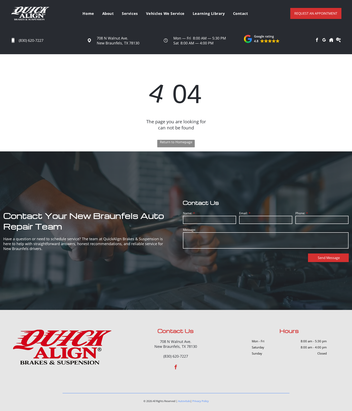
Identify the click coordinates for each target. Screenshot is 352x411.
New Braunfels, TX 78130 (118, 43)
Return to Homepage (176, 142)
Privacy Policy (200, 401)
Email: (243, 213)
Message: (189, 230)
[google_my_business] (324, 40)
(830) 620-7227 (31, 40)
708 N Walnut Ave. (112, 38)
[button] (262, 39)
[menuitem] (88, 13)
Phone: (300, 213)
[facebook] (317, 40)
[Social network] (331, 40)
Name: (187, 213)
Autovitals (184, 401)
